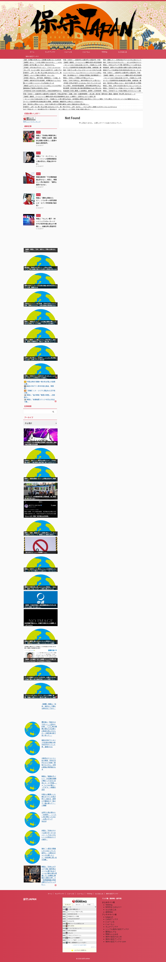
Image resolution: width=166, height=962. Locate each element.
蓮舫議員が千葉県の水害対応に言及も (35, 88)
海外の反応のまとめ (113, 936)
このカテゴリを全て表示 (79, 945)
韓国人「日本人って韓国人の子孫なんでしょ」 (78, 78)
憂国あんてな (110, 931)
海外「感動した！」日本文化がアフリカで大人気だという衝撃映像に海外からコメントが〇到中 (123, 60)
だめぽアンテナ (111, 919)
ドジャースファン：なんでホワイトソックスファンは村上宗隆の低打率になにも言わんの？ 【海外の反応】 (83, 73)
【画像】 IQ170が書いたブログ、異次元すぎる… (39, 65)
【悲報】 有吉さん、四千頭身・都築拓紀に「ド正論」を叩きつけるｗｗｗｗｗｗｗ (43, 78)
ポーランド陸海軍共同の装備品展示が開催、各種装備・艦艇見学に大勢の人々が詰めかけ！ (83, 67)
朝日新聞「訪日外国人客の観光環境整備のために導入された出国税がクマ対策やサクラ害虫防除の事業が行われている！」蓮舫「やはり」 (83, 88)
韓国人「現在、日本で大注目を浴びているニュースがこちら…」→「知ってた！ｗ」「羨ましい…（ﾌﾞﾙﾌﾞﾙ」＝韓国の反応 (123, 86)
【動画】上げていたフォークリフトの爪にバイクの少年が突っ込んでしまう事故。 (43, 86)
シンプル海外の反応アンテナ (117, 929)
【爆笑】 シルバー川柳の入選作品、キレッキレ (39, 75)
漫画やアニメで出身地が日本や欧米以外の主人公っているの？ (123, 70)
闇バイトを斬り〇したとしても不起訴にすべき (38, 83)
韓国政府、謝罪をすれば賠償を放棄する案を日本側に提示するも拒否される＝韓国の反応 (123, 67)
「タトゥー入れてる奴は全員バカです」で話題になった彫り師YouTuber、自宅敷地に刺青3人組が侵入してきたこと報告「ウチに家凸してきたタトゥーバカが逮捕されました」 (83, 65)
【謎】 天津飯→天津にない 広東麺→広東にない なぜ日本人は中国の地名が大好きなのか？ (43, 60)
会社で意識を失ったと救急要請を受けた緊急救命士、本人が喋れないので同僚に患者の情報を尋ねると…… (58, 109)
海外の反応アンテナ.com (115, 941)
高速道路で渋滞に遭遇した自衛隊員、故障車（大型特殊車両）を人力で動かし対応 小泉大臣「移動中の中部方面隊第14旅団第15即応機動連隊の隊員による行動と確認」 (83, 91)
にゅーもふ (86, 52)
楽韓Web (109, 912)
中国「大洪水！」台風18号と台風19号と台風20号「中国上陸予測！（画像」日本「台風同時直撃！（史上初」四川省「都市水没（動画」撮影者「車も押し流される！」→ (83, 60)
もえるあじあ (122, 52)
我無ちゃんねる (111, 934)
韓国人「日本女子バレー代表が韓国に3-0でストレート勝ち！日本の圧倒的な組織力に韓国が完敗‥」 (123, 91)
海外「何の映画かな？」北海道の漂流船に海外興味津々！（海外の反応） (83, 75)
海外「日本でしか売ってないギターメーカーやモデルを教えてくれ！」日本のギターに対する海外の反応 (83, 70)
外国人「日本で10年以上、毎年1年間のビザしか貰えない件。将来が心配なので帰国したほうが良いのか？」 (83, 80)
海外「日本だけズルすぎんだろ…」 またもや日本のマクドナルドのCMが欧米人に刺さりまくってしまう (123, 62)
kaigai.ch (109, 917)
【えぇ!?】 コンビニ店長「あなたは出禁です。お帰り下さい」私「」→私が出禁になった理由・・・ (43, 70)
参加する (93, 947)
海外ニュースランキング (32, 122)
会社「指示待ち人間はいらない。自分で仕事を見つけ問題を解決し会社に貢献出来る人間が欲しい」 (123, 83)
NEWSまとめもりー (113, 907)
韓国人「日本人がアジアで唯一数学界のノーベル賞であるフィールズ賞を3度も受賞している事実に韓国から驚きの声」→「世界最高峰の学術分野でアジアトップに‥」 (123, 65)
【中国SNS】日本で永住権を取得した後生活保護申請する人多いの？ (43, 91)
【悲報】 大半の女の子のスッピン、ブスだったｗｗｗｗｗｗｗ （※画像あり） (43, 67)
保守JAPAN (29, 899)
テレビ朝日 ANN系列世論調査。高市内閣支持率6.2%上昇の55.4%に (83, 86)
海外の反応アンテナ (32, 56)
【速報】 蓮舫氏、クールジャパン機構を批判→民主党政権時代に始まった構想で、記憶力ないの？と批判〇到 (83, 62)
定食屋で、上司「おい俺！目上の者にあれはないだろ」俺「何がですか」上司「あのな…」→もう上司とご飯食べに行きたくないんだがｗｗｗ (43, 73)
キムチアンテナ (50, 52)
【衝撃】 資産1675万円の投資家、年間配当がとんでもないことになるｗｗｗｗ (43, 80)
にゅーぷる (68, 52)
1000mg (104, 52)
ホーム (32, 52)
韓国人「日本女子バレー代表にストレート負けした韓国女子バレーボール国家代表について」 (123, 88)
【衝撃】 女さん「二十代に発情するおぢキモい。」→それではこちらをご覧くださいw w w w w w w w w (43, 62)
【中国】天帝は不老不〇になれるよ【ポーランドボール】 (82, 83)
